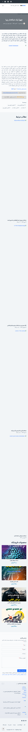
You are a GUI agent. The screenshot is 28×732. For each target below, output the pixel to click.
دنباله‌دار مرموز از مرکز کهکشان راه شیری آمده (16, 220)
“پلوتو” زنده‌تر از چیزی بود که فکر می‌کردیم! (11, 702)
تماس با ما (9, 724)
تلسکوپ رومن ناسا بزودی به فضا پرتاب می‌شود (12, 713)
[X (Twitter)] (8, 1)
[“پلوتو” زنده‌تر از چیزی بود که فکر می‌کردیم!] (24, 702)
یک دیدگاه (17, 327)
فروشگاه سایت (19, 724)
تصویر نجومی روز (8, 23)
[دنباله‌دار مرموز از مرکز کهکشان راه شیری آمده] (14, 169)
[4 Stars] (19, 97)
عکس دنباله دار (15, 108)
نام (24, 645)
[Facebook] (11, 1)
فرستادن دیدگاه (22, 670)
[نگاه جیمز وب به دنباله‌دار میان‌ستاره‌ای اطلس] (14, 274)
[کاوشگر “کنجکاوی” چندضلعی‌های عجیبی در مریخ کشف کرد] (24, 692)
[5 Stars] (17, 97)
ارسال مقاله (4, 724)
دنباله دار (23, 108)
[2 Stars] (21, 97)
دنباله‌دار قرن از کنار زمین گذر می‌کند (18, 431)
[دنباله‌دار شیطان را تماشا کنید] (14, 484)
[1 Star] (23, 97)
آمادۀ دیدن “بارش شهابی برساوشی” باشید (11, 708)
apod (12, 89)
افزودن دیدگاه (22, 658)
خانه (24, 724)
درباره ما (14, 724)
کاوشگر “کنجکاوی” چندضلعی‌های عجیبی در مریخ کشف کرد (11, 692)
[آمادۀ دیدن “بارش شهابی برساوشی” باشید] (24, 708)
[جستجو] (2, 1)
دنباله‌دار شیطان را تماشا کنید (20, 536)
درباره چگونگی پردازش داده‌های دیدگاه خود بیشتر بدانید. (14, 674)
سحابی (4, 23)
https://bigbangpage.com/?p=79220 (10, 93)
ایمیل (23, 649)
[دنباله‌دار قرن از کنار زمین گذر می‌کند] (14, 379)
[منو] (3, 5)
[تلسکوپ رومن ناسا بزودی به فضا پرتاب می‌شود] (24, 714)
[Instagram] (5, 1)
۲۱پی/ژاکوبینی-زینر (22, 105)
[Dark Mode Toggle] (3, 728)
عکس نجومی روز (6, 108)
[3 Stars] (20, 97)
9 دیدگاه (18, 222)
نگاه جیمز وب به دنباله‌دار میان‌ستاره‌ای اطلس (16, 325)
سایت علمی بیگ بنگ (15, 5)
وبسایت (23, 653)
